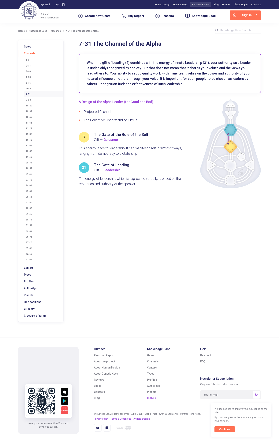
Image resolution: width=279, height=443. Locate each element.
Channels (56, 31)
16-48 (29, 140)
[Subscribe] (256, 395)
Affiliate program (142, 419)
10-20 (29, 105)
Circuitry (29, 308)
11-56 (29, 122)
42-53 (29, 254)
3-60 (28, 71)
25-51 (29, 191)
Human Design (162, 4)
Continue (224, 429)
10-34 (29, 111)
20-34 (29, 162)
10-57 (29, 117)
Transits (168, 16)
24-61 (29, 185)
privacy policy (221, 420)
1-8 (27, 60)
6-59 (28, 88)
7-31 (28, 94)
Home (21, 31)
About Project (241, 4)
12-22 (29, 128)
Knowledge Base (204, 16)
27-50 (29, 202)
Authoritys (30, 288)
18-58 (29, 151)
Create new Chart (97, 16)
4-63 (28, 77)
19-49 (29, 157)
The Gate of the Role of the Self (121, 134)
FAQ (202, 361)
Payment (205, 355)
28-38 (29, 208)
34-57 (29, 231)
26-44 (29, 197)
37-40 (29, 242)
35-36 (29, 236)
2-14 (28, 65)
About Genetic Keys (106, 373)
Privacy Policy (101, 419)
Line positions (32, 302)
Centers (29, 267)
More (150, 397)
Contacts (256, 4)
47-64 (29, 259)
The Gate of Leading (111, 165)
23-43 (29, 179)
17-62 (29, 145)
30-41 (29, 219)
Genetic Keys (180, 4)
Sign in (247, 15)
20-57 (29, 168)
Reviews (226, 4)
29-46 (29, 214)
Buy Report (136, 16)
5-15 (28, 83)
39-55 (29, 248)
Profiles (29, 281)
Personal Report (200, 4)
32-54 (29, 225)
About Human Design (107, 367)
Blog (216, 4)
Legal (97, 385)
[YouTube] (57, 5)
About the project (104, 361)
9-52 (28, 100)
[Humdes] (29, 11)
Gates (27, 46)
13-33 (29, 134)
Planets (28, 295)
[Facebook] (63, 5)
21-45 (29, 174)
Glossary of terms (35, 315)
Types (27, 274)
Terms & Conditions (121, 419)
